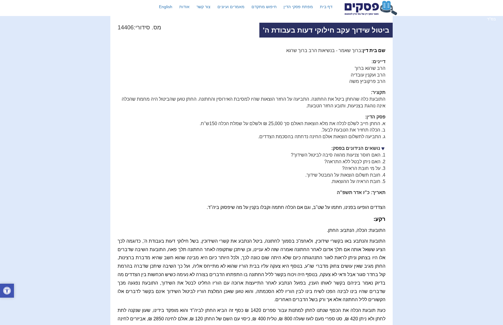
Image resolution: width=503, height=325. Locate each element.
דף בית (326, 6)
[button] (7, 291)
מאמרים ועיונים (231, 6)
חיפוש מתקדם (264, 6)
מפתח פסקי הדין (298, 6)
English (165, 6)
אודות (184, 6)
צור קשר (203, 6)
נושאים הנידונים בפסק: (355, 148)
